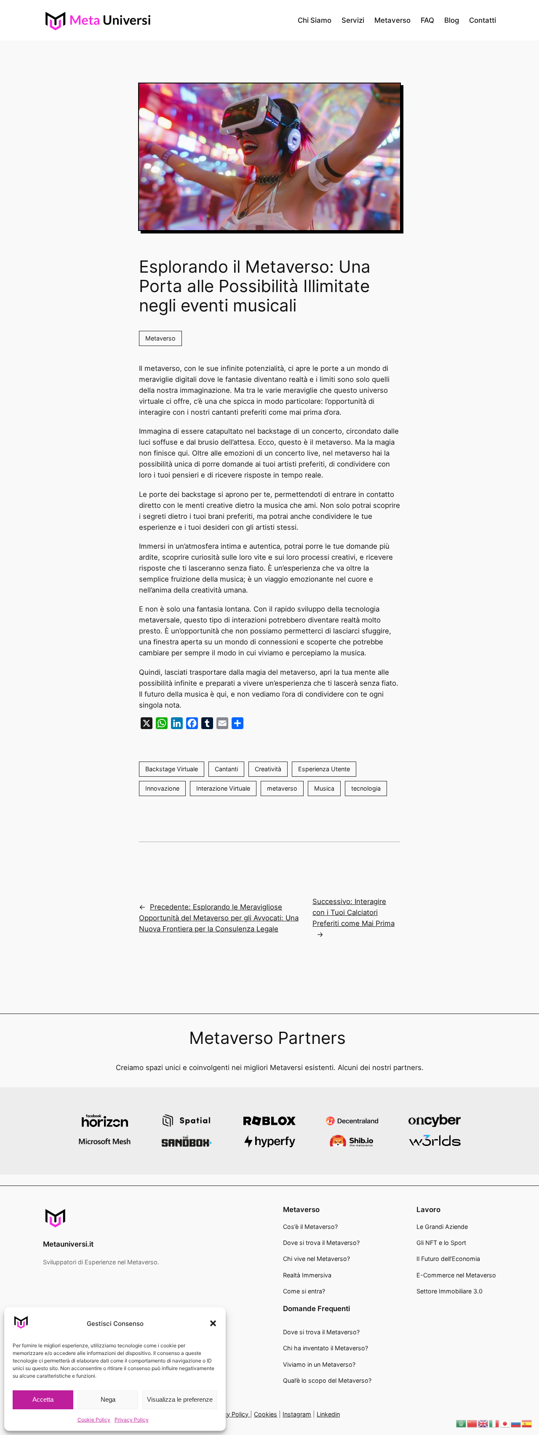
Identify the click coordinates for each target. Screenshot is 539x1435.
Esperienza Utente (324, 768)
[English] (483, 1423)
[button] (213, 1323)
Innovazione (162, 788)
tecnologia (366, 788)
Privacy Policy (132, 1419)
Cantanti (226, 768)
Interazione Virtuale (223, 788)
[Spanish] (527, 1423)
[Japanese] (505, 1423)
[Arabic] (461, 1423)
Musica (324, 788)
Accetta (42, 1399)
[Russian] (516, 1423)
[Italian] (494, 1423)
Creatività (268, 768)
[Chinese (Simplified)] (472, 1423)
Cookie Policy (93, 1419)
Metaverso (160, 338)
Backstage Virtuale (171, 768)
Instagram (297, 1414)
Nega (108, 1399)
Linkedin (328, 1414)
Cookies (265, 1414)
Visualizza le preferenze (180, 1399)
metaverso (282, 788)
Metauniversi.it (68, 1244)
